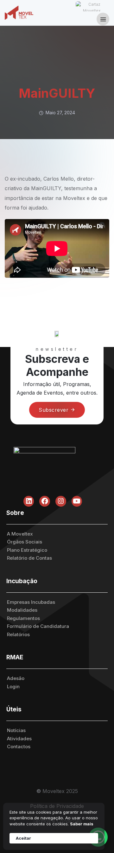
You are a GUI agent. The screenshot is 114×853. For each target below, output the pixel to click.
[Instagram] (60, 501)
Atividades (19, 739)
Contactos (18, 746)
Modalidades (22, 610)
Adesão (15, 678)
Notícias (16, 730)
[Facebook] (44, 501)
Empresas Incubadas (31, 602)
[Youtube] (77, 501)
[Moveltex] (22, 12)
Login (13, 686)
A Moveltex (20, 534)
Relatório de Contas (29, 558)
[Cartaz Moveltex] (92, 6)
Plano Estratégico (27, 550)
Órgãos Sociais (24, 542)
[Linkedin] (28, 501)
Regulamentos (23, 618)
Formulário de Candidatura (38, 626)
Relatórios (18, 634)
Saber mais (81, 823)
